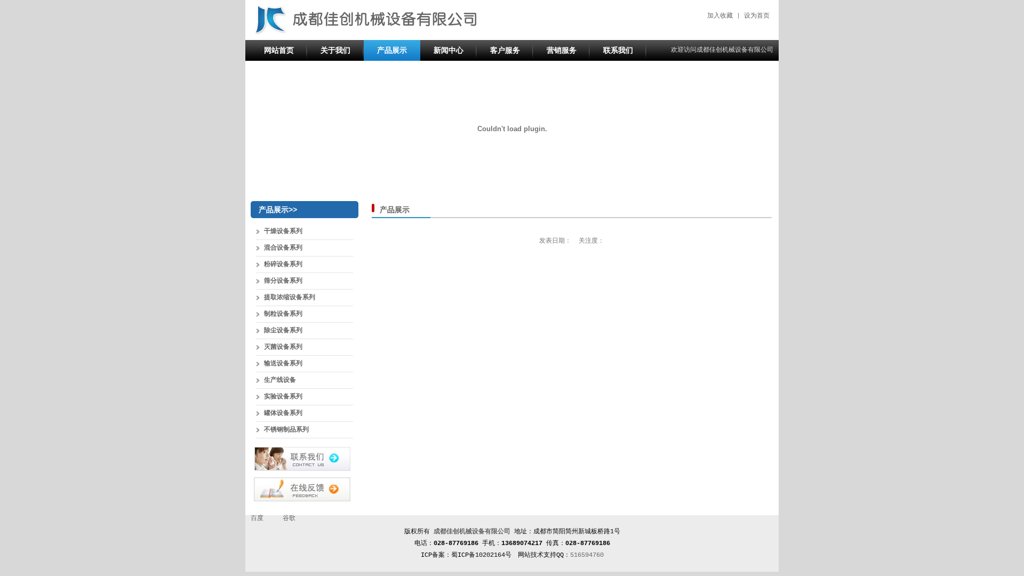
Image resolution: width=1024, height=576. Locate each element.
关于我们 (335, 50)
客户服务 (505, 50)
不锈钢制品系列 (286, 430)
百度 (257, 518)
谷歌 (289, 518)
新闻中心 (448, 50)
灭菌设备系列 (283, 347)
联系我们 (618, 50)
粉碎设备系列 (283, 264)
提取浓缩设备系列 (289, 297)
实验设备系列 (283, 397)
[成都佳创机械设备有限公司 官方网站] (365, 33)
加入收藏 (720, 16)
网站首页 (279, 50)
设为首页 (757, 16)
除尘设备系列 (283, 330)
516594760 (587, 555)
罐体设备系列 (283, 413)
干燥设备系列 (283, 231)
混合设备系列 (283, 248)
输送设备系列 (283, 363)
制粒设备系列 (283, 314)
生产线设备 (280, 380)
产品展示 (392, 50)
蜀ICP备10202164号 (481, 555)
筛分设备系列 (283, 281)
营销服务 (562, 50)
